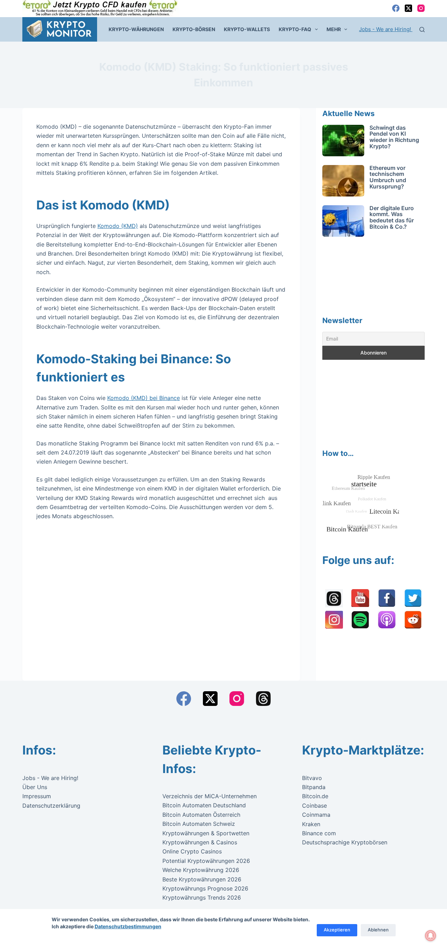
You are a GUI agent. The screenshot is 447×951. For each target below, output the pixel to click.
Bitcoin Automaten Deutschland (204, 805)
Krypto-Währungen (136, 29)
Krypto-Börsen (194, 29)
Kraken (311, 824)
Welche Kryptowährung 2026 (200, 869)
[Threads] (263, 698)
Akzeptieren (337, 929)
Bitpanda (313, 787)
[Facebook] (396, 8)
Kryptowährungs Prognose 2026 (205, 888)
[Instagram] (421, 8)
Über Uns (34, 787)
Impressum (36, 796)
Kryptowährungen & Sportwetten (205, 833)
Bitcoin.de (315, 796)
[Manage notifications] (430, 935)
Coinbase (314, 805)
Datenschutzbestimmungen (128, 926)
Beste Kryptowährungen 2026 (201, 879)
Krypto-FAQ (295, 29)
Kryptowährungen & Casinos (199, 842)
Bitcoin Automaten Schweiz (198, 823)
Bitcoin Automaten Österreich (201, 814)
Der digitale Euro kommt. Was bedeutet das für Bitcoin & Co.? (391, 217)
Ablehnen (378, 929)
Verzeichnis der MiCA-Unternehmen (209, 796)
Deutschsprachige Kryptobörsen (344, 842)
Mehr (334, 29)
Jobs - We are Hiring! (385, 29)
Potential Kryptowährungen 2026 (206, 860)
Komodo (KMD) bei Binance (143, 397)
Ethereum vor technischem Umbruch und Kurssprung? (387, 177)
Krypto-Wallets (247, 29)
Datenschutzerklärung (51, 805)
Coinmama (316, 814)
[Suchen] (422, 29)
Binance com (319, 833)
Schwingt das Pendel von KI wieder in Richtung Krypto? (394, 137)
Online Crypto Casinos (192, 851)
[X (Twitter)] (408, 8)
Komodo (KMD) (117, 225)
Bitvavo (312, 777)
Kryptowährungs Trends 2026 (201, 897)
